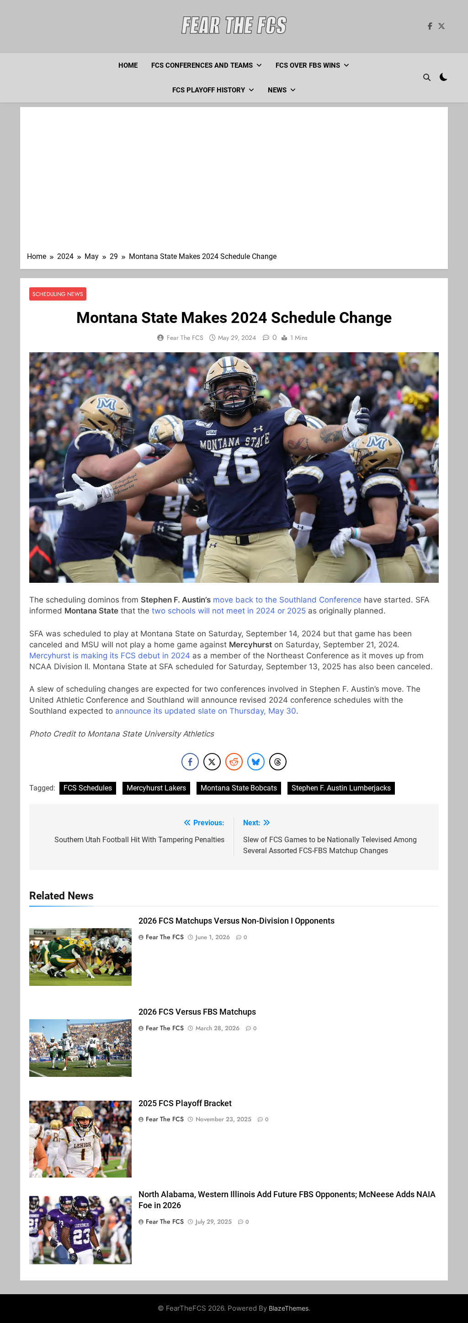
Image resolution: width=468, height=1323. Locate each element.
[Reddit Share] (234, 761)
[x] (441, 26)
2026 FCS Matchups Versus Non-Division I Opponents (236, 920)
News (277, 90)
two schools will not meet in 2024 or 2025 (229, 610)
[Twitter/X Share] (212, 761)
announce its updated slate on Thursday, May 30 (205, 710)
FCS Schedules (88, 788)
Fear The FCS (185, 337)
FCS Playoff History (208, 90)
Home (128, 65)
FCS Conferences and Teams (202, 65)
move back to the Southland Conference (287, 599)
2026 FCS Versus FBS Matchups (197, 1011)
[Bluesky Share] (256, 761)
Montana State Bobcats (239, 788)
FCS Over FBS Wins (308, 65)
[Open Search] (427, 77)
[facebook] (430, 26)
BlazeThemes (288, 1308)
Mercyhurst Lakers (156, 788)
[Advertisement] (234, 182)
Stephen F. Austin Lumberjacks (341, 788)
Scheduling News (57, 294)
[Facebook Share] (190, 761)
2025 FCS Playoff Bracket (185, 1103)
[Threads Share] (278, 761)
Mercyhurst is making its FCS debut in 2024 (109, 655)
